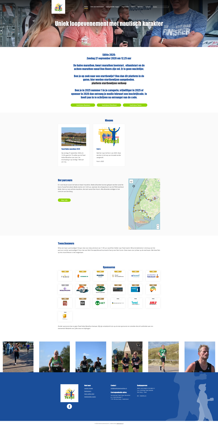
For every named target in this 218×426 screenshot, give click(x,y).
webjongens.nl (120, 423)
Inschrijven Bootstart (83, 105)
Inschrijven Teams (135, 105)
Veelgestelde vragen (90, 397)
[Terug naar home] (58, 7)
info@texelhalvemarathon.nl (119, 388)
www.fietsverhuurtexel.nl (101, 250)
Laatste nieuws (88, 388)
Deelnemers (87, 391)
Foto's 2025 (100, 161)
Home (86, 7)
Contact (148, 7)
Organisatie (125, 7)
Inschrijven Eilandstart (109, 105)
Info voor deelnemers (97, 7)
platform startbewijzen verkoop (109, 83)
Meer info (64, 200)
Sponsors (140, 7)
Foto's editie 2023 (89, 394)
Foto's (133, 7)
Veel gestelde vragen (112, 7)
